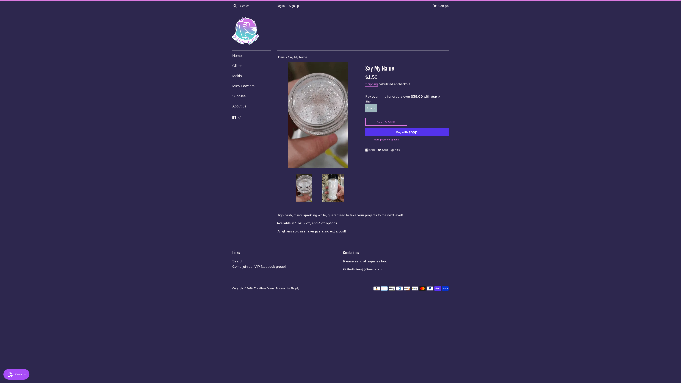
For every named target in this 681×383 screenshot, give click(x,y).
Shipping (371, 84)
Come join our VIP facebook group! (259, 266)
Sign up (294, 6)
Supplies (239, 96)
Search (237, 261)
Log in (281, 6)
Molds (237, 76)
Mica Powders (243, 86)
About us (239, 106)
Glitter (237, 66)
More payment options (386, 139)
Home (237, 56)
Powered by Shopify (287, 288)
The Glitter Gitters (264, 288)
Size (367, 101)
